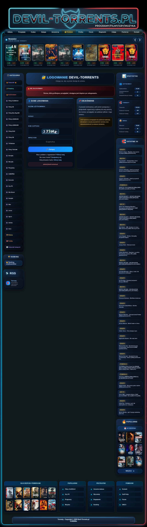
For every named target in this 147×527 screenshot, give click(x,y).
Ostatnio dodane (98, 489)
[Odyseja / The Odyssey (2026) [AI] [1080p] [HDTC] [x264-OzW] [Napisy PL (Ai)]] (130, 437)
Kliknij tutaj (61, 155)
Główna (10, 32)
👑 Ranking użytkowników (11, 263)
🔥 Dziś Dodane (11, 94)
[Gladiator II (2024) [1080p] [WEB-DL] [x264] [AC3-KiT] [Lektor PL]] (9, 505)
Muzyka (67, 504)
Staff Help (125, 494)
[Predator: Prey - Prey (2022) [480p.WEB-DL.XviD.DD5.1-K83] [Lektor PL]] (9, 492)
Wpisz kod (32, 138)
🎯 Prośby (9, 241)
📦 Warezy (9, 235)
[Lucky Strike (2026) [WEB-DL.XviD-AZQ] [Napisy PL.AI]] (138, 449)
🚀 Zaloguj (50, 149)
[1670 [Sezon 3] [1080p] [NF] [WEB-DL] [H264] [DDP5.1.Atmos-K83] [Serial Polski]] (121, 437)
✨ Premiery (10, 88)
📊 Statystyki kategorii (13, 247)
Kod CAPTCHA (33, 126)
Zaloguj (43, 32)
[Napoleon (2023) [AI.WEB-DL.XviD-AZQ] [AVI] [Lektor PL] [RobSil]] (52, 492)
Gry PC (67, 494)
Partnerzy (125, 32)
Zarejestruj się (56, 157)
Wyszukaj (96, 494)
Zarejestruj (55, 32)
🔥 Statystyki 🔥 (11, 82)
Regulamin (102, 32)
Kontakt (136, 32)
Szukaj (33, 32)
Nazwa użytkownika (36, 106)
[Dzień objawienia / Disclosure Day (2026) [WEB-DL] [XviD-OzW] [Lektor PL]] (121, 449)
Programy (68, 499)
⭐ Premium (69, 32)
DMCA (124, 504)
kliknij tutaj (58, 160)
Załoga (114, 32)
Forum (91, 32)
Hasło (30, 116)
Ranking (96, 504)
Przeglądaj (21, 32)
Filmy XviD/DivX (70, 489)
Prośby (80, 32)
